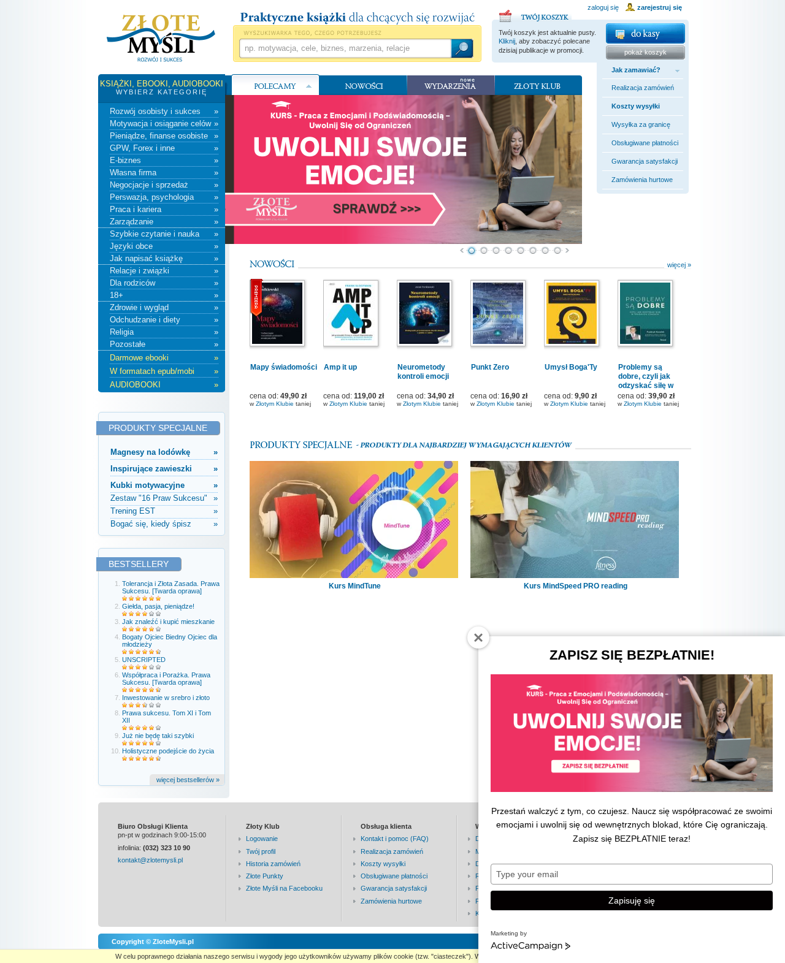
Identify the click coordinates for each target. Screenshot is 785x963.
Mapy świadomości (283, 367)
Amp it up (340, 367)
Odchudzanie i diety (164, 319)
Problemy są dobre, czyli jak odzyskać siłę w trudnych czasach (649, 381)
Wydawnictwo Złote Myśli (161, 39)
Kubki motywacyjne (164, 485)
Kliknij (507, 41)
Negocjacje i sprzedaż (164, 184)
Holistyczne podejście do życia (168, 751)
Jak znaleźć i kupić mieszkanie (168, 621)
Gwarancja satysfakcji (644, 161)
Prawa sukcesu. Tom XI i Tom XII (166, 716)
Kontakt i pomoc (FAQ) (395, 838)
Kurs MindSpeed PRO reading (575, 586)
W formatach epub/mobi (164, 371)
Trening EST (164, 511)
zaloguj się (603, 7)
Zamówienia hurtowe (642, 179)
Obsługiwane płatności (644, 143)
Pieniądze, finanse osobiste (164, 135)
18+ (164, 295)
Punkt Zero (490, 367)
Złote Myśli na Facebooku (284, 888)
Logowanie (262, 838)
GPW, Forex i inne (164, 148)
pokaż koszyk (645, 52)
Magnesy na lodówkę (164, 452)
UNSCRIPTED (144, 659)
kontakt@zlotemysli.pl (150, 860)
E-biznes (164, 160)
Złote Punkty (264, 876)
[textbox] (344, 48)
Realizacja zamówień (642, 87)
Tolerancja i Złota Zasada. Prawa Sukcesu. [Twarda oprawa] (171, 587)
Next (567, 250)
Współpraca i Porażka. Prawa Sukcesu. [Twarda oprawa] (166, 678)
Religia (164, 332)
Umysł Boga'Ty (571, 367)
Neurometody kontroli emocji (423, 372)
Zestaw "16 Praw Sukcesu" (164, 498)
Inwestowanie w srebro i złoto (166, 697)
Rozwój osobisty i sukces (164, 111)
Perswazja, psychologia (164, 197)
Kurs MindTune (355, 586)
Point (471, 250)
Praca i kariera (164, 209)
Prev (461, 250)
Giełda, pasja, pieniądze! (158, 606)
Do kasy (645, 33)
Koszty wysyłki (635, 106)
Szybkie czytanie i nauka (164, 233)
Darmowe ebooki (164, 357)
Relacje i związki (164, 270)
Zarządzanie (164, 221)
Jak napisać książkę (164, 258)
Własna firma (164, 172)
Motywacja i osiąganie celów (164, 123)
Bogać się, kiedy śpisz (164, 523)
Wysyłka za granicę (640, 124)
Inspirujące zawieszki (164, 468)
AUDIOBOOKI (164, 384)
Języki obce (164, 246)
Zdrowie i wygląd (164, 307)
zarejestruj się (659, 7)
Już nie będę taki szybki (158, 735)
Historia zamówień (273, 863)
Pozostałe (164, 344)
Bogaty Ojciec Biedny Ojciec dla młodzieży (169, 640)
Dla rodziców (164, 282)
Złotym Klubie (275, 403)
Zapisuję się (631, 900)
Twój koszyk (535, 14)
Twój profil (260, 851)
